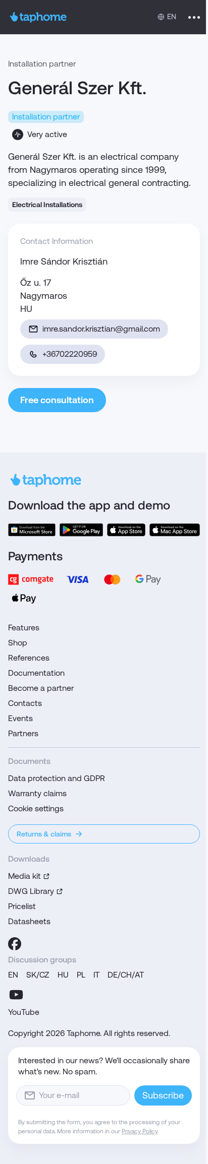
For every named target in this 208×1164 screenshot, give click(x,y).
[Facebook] (14, 943)
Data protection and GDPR (56, 778)
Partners (23, 733)
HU (63, 975)
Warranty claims (37, 793)
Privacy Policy (140, 1131)
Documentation (36, 673)
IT (96, 975)
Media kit (24, 876)
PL (81, 975)
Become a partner (41, 688)
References (28, 658)
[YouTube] (16, 995)
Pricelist (22, 906)
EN (13, 975)
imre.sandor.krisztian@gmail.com (101, 329)
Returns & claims (44, 834)
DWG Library (31, 891)
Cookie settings (36, 808)
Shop (17, 643)
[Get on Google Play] (81, 530)
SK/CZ (37, 975)
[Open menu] (194, 17)
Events (20, 718)
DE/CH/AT (126, 975)
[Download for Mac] (174, 530)
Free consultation (57, 400)
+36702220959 (69, 354)
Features (23, 627)
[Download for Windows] (32, 530)
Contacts (25, 703)
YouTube (23, 1012)
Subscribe (163, 1095)
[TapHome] (38, 17)
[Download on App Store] (126, 530)
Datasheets (29, 921)
